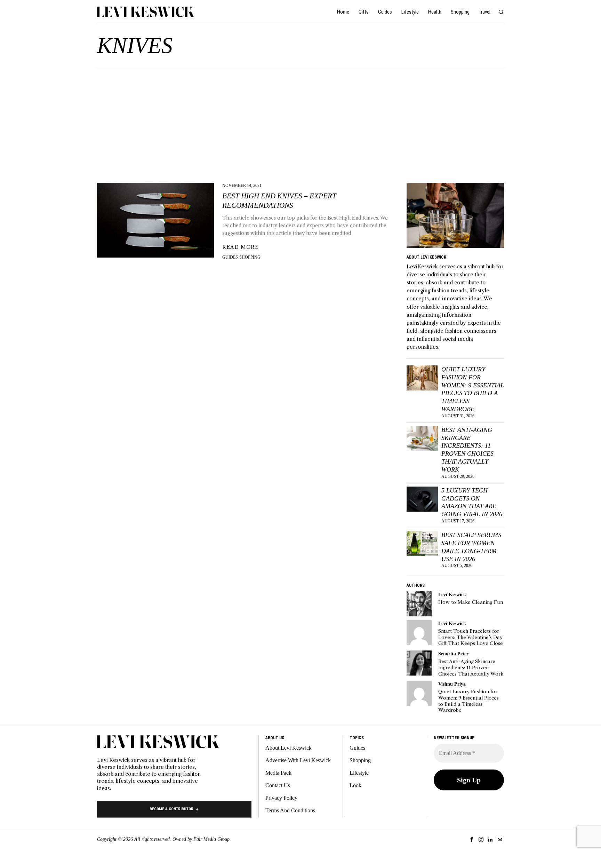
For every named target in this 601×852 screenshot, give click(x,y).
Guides (230, 257)
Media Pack (278, 773)
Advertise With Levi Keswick (298, 760)
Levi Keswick (452, 594)
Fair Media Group (211, 839)
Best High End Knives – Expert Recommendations (279, 201)
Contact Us (277, 785)
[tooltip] (419, 603)
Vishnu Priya (452, 684)
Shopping (250, 257)
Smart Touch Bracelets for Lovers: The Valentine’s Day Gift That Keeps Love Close (470, 637)
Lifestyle (359, 773)
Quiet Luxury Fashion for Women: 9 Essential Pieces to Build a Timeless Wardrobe (472, 389)
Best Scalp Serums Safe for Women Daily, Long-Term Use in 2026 (471, 546)
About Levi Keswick (288, 748)
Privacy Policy (281, 798)
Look (355, 785)
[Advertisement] (300, 119)
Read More (240, 247)
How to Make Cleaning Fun (470, 602)
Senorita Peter (453, 653)
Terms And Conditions (290, 810)
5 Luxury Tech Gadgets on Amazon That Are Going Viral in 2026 (471, 502)
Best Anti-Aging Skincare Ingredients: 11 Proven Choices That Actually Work (467, 449)
